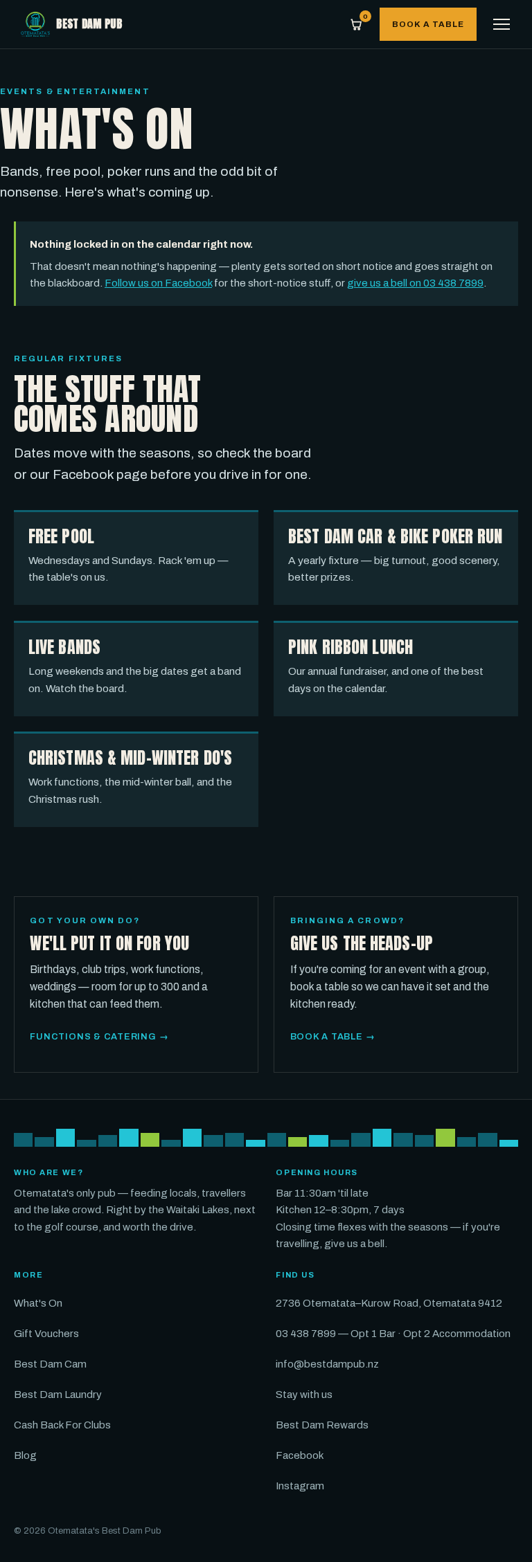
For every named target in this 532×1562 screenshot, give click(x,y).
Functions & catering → (99, 1037)
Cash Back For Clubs (62, 1425)
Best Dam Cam (50, 1364)
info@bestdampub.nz (327, 1364)
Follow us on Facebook (158, 283)
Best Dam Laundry (58, 1394)
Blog (25, 1455)
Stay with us (304, 1394)
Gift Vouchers (46, 1333)
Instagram (300, 1485)
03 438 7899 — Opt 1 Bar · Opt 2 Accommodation (393, 1333)
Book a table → (332, 1037)
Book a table (428, 24)
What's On (38, 1303)
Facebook (299, 1455)
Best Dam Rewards (322, 1425)
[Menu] (501, 24)
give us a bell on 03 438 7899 (415, 283)
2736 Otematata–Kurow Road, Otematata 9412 (389, 1303)
